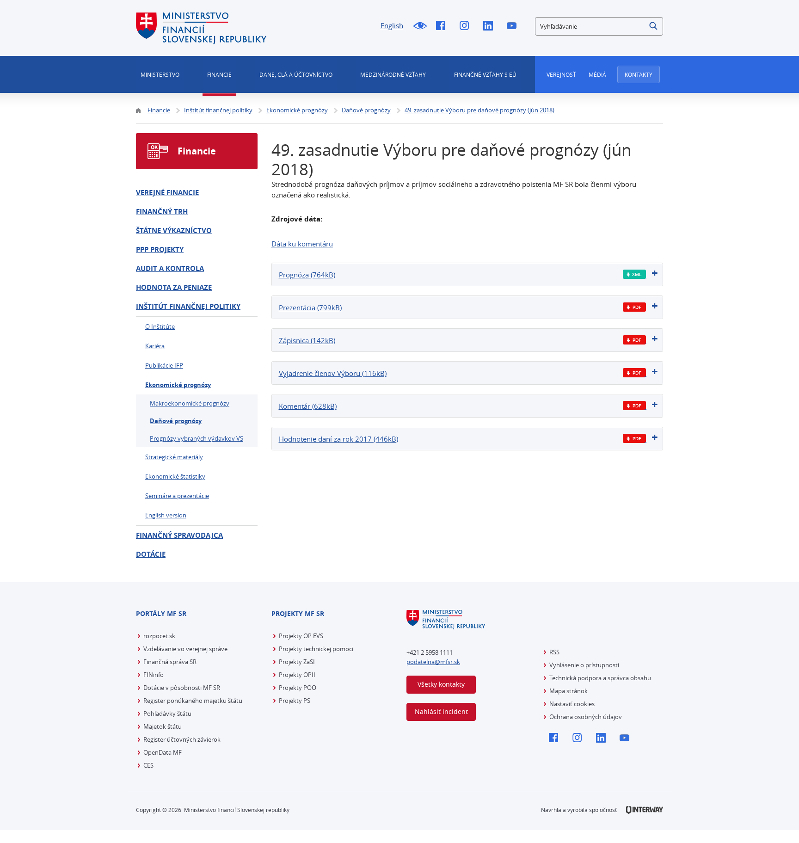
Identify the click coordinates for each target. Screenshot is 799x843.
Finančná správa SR (170, 662)
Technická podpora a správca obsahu (600, 678)
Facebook (443, 26)
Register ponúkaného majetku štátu (192, 700)
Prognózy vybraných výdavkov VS (196, 438)
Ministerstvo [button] (160, 74)
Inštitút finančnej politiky (188, 306)
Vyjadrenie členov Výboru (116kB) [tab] (333, 373)
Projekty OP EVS (301, 636)
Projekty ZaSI (297, 662)
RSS (554, 652)
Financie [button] (219, 74)
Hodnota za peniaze (174, 287)
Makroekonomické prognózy (189, 403)
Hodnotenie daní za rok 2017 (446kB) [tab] (338, 438)
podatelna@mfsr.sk (433, 662)
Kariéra (155, 346)
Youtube (514, 26)
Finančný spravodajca (179, 535)
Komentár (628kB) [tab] (308, 406)
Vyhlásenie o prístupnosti (584, 665)
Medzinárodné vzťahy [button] (393, 74)
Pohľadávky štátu (167, 713)
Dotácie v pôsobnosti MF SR (181, 687)
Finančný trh (162, 211)
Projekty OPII (297, 675)
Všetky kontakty (441, 684)
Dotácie (151, 554)
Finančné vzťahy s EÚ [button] (485, 74)
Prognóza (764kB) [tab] (307, 274)
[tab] (467, 274)
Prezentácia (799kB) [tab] (310, 307)
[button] (654, 26)
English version (165, 515)
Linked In (490, 26)
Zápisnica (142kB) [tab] (307, 340)
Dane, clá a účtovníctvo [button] (295, 74)
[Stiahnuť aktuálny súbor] (634, 274)
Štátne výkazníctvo (174, 230)
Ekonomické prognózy (178, 385)
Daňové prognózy (176, 421)
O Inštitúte (160, 326)
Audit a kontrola (170, 268)
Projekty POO (297, 687)
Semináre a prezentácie (177, 496)
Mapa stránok (568, 691)
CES (148, 765)
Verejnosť (561, 74)
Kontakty (638, 74)
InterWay (644, 810)
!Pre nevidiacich (419, 26)
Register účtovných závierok (182, 739)
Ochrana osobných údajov (585, 717)
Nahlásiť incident (441, 711)
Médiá (597, 74)
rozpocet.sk (159, 636)
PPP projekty (160, 249)
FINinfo (153, 675)
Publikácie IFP (164, 365)
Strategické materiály (174, 457)
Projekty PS (294, 700)
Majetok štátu (162, 726)
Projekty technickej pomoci (316, 649)
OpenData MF (162, 752)
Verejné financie (167, 192)
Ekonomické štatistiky (175, 476)
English (392, 25)
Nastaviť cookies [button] (572, 704)
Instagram (467, 26)
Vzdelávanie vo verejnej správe (185, 649)
